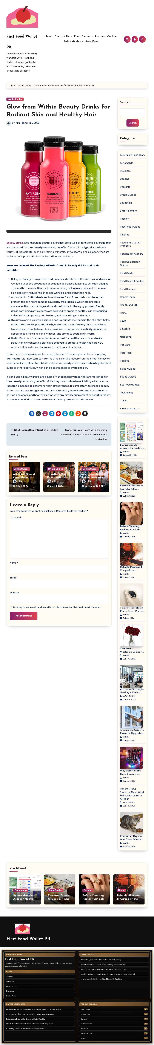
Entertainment (128, 210)
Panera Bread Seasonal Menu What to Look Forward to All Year (132, 794)
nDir (18, 123)
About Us (9, 976)
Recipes (100, 36)
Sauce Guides (128, 376)
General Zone (127, 297)
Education (126, 202)
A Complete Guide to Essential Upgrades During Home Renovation (132, 732)
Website (14, 592)
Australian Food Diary (132, 155)
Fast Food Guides (130, 226)
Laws (123, 321)
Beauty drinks (14, 242)
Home (48, 36)
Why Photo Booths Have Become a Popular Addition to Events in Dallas (131, 773)
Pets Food (92, 41)
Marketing (126, 336)
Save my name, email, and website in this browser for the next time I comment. (57, 607)
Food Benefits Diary (131, 253)
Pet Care (125, 344)
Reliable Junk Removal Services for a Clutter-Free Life (25, 1019)
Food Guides (82, 36)
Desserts (125, 186)
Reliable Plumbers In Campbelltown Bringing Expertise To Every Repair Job (132, 569)
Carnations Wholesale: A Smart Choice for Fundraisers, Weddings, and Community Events (131, 650)
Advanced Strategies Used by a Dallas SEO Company (132, 691)
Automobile (126, 163)
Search (125, 102)
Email (14, 577)
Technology (126, 392)
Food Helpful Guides (131, 281)
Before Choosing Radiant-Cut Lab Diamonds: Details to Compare (132, 528)
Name (14, 563)
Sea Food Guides (129, 384)
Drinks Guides (15, 99)
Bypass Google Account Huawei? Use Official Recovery (132, 447)
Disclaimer (10, 991)
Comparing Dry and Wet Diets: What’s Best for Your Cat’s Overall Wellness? (131, 838)
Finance (124, 234)
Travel (123, 400)
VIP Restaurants (129, 408)
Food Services (128, 289)
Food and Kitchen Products (130, 244)
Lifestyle (125, 328)
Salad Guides (73, 41)
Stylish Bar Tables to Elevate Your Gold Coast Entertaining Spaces (30, 1023)
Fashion (124, 218)
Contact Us (63, 36)
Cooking (112, 36)
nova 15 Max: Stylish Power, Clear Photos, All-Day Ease (131, 610)
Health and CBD (129, 305)
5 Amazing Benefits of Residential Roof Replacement (25, 1028)
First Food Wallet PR (28, 939)
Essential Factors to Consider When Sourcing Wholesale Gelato (131, 488)
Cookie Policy (11, 996)
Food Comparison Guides (130, 263)
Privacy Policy (11, 986)
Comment (16, 517)
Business (125, 171)
